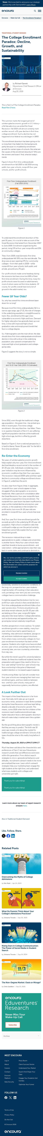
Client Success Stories (26, 1064)
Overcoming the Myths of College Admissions (17, 878)
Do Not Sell (9, 1119)
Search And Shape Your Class (27, 1073)
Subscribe (13, 1025)
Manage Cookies (21, 573)
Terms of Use (9, 1110)
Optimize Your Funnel (26, 1084)
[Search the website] (35, 11)
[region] (21, 568)
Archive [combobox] (7, 1036)
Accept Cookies (21, 578)
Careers (7, 1068)
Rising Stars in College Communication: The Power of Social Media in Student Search (20, 948)
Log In (7, 1061)
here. (25, 806)
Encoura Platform (7, 1077)
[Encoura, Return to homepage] (8, 11)
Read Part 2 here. (9, 108)
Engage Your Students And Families (28, 1079)
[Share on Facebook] (8, 836)
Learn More (31, 5)
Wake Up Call (15, 18)
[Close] (38, 554)
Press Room (23, 1061)
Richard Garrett (21, 83)
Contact (7, 1072)
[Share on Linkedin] (13, 836)
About (7, 1064)
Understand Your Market (27, 1068)
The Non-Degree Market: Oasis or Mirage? (21, 982)
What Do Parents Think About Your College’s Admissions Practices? (18, 912)
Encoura (5, 18)
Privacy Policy (9, 1115)
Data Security (9, 1082)
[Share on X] (4, 836)
